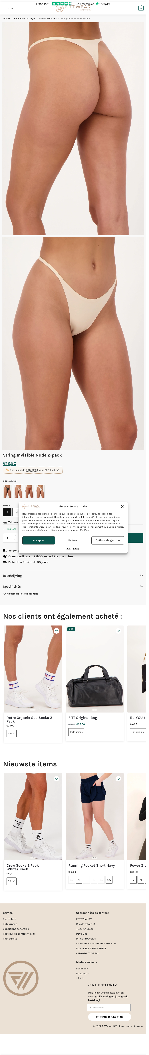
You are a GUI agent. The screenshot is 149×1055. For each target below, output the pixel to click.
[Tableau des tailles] (5, 522)
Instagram (82, 973)
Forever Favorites (48, 18)
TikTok (80, 978)
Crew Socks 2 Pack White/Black (23, 867)
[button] (122, 506)
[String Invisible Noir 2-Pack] (7, 491)
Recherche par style (24, 18)
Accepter (38, 540)
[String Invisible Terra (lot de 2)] (29, 491)
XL (101, 879)
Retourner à (10, 924)
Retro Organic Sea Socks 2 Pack (29, 719)
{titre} (68, 548)
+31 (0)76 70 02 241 (87, 953)
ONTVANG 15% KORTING (109, 1016)
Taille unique (76, 732)
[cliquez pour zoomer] (73, 343)
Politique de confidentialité (19, 933)
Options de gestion (108, 540)
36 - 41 (11, 733)
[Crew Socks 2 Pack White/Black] (33, 816)
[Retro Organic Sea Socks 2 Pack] (33, 669)
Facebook (82, 968)
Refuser (73, 540)
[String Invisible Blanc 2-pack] (40, 491)
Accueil (6, 18)
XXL (109, 879)
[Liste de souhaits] (56, 631)
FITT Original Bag (82, 718)
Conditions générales (16, 928)
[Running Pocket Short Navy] (95, 816)
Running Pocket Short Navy (91, 865)
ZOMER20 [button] (32, 470)
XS (71, 879)
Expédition (9, 919)
